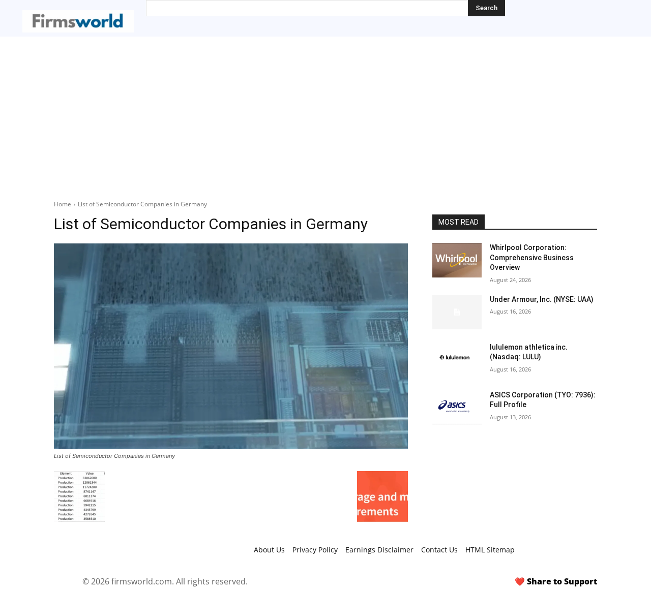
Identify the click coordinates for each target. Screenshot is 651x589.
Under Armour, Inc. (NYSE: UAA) (542, 299)
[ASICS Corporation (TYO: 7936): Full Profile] (457, 407)
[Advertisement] (325, 113)
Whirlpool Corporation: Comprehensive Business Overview (532, 257)
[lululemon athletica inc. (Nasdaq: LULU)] (457, 360)
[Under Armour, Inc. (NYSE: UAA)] (457, 312)
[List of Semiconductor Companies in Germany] (231, 346)
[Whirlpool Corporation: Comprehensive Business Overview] (457, 260)
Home (62, 204)
